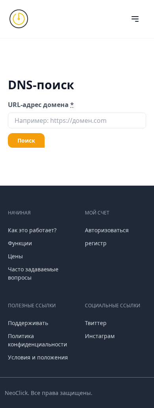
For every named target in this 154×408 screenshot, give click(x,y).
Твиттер (96, 323)
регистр (96, 243)
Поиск (26, 140)
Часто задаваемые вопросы (33, 273)
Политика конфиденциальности (37, 340)
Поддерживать (28, 323)
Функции (20, 243)
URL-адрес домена (41, 104)
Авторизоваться (107, 230)
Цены (15, 256)
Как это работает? (32, 230)
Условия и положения (38, 357)
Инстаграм (100, 336)
